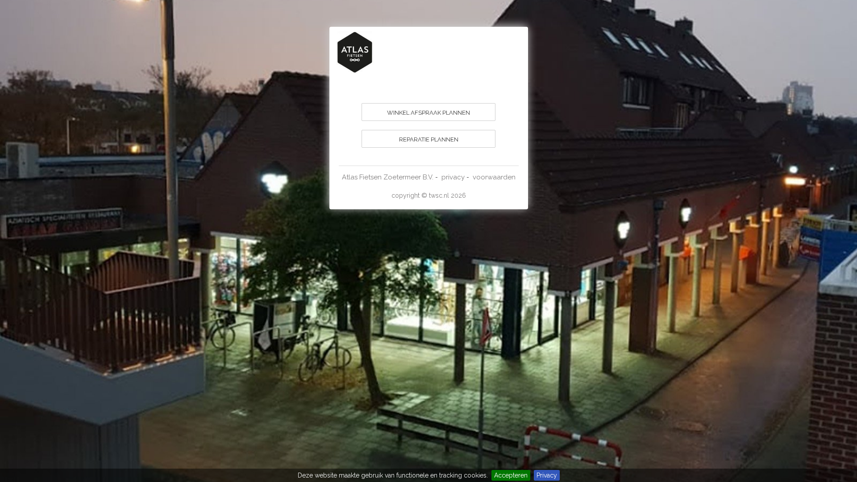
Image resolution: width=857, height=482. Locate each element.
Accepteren (511, 475)
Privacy (547, 475)
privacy (453, 177)
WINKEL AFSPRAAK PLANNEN (428, 112)
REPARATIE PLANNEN (428, 139)
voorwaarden (494, 177)
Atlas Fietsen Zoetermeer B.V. (387, 177)
